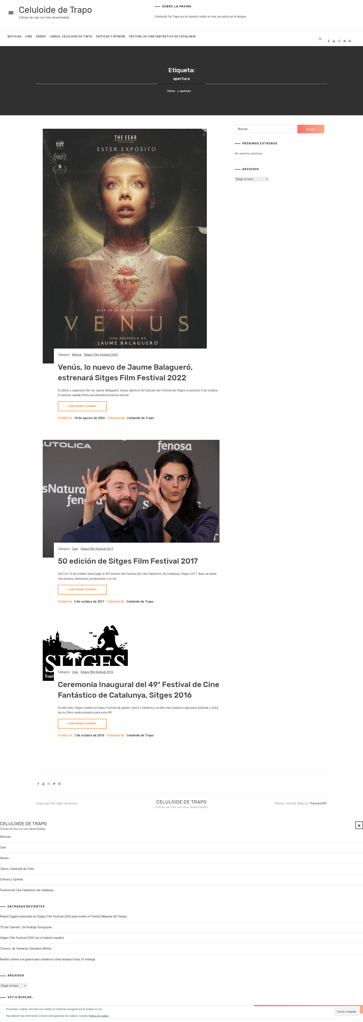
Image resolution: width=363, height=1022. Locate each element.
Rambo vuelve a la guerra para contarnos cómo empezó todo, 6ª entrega (47, 959)
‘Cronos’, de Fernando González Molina (25, 948)
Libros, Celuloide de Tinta (71, 36)
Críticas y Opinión (110, 36)
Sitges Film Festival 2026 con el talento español (32, 938)
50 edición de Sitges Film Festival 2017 (128, 561)
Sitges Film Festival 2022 (101, 354)
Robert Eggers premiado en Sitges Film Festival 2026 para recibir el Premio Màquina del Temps (63, 916)
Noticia (76, 354)
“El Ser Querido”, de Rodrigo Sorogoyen (26, 927)
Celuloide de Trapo (55, 10)
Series (41, 36)
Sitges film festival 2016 (97, 672)
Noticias (15, 36)
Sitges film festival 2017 (97, 549)
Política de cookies (99, 1016)
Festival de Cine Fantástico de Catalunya (162, 36)
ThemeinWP (318, 803)
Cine (28, 36)
